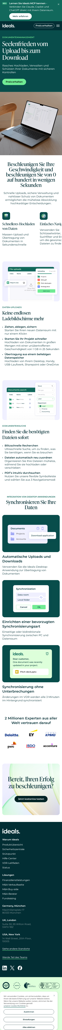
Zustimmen (29, 1012)
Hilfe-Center (9, 858)
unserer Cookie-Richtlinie (15, 1006)
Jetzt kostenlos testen (31, 799)
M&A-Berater (9, 894)
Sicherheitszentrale (13, 849)
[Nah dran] (54, 995)
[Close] (58, 4)
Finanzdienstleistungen (16, 880)
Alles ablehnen (29, 1027)
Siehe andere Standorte (16, 948)
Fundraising (9, 898)
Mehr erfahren (20, 16)
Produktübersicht (12, 844)
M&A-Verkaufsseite (13, 884)
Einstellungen (29, 1019)
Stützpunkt (9, 853)
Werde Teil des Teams (14, 957)
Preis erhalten (44, 25)
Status (6, 867)
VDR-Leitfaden (10, 863)
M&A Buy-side (10, 889)
